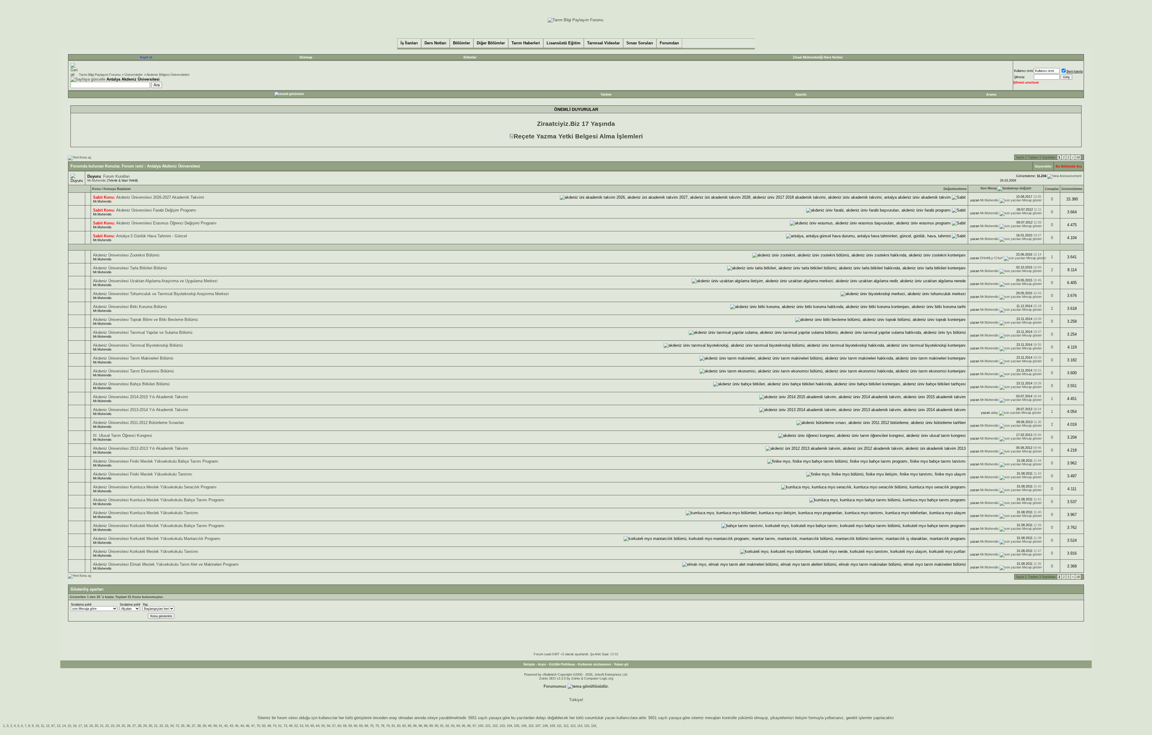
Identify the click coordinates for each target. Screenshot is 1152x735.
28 (139, 726)
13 (58, 726)
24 (118, 726)
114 (579, 726)
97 (474, 726)
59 (350, 726)
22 (107, 726)
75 (377, 726)
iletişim (801, 718)
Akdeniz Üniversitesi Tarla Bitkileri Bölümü (130, 268)
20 (96, 726)
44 (242, 726)
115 (586, 726)
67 (53, 726)
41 (220, 726)
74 (274, 726)
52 (296, 726)
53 (301, 726)
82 (404, 726)
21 (102, 726)
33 (166, 726)
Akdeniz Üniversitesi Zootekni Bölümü (126, 255)
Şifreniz (1019, 77)
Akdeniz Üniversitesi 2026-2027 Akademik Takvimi (160, 197)
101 (487, 726)
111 (559, 726)
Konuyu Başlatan (117, 189)
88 (426, 726)
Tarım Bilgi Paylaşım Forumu (100, 74)
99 (215, 726)
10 (37, 726)
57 (334, 726)
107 (538, 726)
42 (226, 726)
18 (85, 726)
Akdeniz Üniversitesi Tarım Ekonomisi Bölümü (133, 371)
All (1078, 157)
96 (469, 726)
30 (150, 726)
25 (123, 726)
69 (361, 726)
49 (290, 726)
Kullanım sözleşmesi (594, 664)
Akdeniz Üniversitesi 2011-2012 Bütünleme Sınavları (138, 422)
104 (509, 726)
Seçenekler (1043, 166)
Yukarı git (621, 664)
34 (172, 726)
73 (285, 726)
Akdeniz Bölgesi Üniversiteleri (167, 74)
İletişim (529, 664)
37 (193, 726)
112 (565, 726)
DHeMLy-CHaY (991, 258)
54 (307, 726)
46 (247, 726)
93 (452, 726)
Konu (96, 189)
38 (199, 726)
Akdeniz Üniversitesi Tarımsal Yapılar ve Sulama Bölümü (142, 332)
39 (204, 726)
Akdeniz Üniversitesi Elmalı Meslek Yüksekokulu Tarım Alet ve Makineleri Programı (166, 564)
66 (355, 726)
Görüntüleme (1071, 189)
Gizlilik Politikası (562, 664)
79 (388, 726)
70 (258, 726)
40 (210, 726)
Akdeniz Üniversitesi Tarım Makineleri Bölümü (133, 358)
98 (420, 726)
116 (593, 726)
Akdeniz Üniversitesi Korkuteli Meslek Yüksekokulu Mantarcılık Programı (156, 538)
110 (530, 726)
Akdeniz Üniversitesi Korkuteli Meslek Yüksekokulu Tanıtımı (145, 551)
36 (188, 726)
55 (323, 726)
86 (415, 726)
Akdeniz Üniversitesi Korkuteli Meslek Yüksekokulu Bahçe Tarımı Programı (158, 525)
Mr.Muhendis (96, 180)
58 (344, 726)
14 (64, 726)
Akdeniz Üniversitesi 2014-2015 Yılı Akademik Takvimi (140, 397)
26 (128, 726)
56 (328, 726)
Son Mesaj (988, 188)
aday (994, 412)
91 (442, 726)
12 (48, 726)
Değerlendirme (955, 189)
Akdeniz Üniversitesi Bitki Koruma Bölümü (130, 306)
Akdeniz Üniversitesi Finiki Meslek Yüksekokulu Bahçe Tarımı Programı (155, 461)
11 (42, 726)
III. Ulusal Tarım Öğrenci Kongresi (122, 435)
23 (112, 726)
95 (463, 726)
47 (253, 726)
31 (156, 726)
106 (523, 726)
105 (516, 726)
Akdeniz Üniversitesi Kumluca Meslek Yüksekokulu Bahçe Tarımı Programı (158, 500)
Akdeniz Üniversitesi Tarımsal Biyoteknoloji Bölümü (138, 345)
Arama (991, 94)
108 (545, 726)
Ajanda (800, 94)
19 (91, 726)
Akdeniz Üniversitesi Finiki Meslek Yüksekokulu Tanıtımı (142, 474)
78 (382, 726)
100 (480, 726)
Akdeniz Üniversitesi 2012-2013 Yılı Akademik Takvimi (140, 448)
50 (264, 726)
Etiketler (470, 57)
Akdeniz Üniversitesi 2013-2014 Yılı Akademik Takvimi (140, 410)
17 (80, 726)
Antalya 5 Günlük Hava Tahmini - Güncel (151, 236)
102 (495, 726)
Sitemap (305, 57)
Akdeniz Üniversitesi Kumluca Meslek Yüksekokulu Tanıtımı (145, 513)
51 (280, 726)
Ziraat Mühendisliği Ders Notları (818, 57)
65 (312, 726)
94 (458, 726)
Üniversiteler (133, 74)
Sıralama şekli (81, 604)
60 (339, 726)
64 (318, 726)
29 (145, 726)
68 (366, 726)
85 (409, 726)
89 (431, 726)
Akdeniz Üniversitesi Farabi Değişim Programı (156, 210)
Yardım (606, 94)
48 (269, 726)
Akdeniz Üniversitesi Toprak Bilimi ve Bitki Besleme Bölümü (145, 319)
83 (398, 726)
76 (372, 726)
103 (502, 726)
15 (69, 726)
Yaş (145, 604)
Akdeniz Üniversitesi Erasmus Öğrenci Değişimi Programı (166, 223)
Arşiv (542, 664)
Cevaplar (1052, 189)
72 (177, 726)
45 (236, 726)
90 (436, 726)
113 (572, 726)
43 (231, 726)
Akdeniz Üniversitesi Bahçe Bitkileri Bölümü (131, 384)
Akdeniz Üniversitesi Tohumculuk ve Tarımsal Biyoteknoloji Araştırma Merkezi (161, 294)
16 (74, 726)
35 (182, 726)
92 (447, 726)
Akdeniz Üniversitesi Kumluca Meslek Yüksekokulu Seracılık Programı (155, 487)
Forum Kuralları (116, 176)
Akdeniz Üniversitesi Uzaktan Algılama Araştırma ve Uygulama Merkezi (155, 281)
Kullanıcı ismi (1023, 71)
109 (552, 726)
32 (161, 726)
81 (393, 726)
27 (134, 726)
